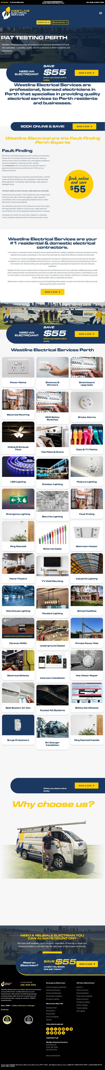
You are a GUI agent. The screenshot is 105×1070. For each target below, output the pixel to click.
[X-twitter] (55, 1029)
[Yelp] (63, 1033)
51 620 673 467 (80, 1065)
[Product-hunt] (55, 1033)
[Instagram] (51, 1029)
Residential (10, 166)
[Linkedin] (63, 1029)
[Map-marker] (71, 1029)
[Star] (59, 1033)
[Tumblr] (67, 1029)
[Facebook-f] (47, 1029)
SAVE (57, 783)
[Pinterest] (51, 1033)
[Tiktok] (47, 1033)
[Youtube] (59, 1029)
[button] (100, 13)
